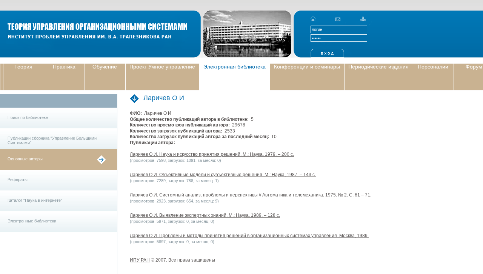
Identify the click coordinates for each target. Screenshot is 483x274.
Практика (64, 67)
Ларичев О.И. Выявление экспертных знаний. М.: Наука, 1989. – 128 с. (205, 215)
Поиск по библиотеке (28, 117)
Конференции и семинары (307, 67)
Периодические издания (378, 67)
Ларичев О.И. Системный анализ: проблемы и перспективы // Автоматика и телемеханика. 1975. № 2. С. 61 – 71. (250, 195)
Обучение (104, 67)
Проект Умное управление (162, 67)
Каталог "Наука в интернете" (35, 200)
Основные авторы (25, 159)
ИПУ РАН (140, 260)
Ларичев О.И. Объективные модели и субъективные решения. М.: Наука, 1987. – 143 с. (223, 174)
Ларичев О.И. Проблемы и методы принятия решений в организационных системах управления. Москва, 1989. (249, 235)
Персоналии (433, 67)
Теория (23, 67)
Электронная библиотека (234, 67)
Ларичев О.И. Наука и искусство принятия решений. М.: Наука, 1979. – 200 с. (212, 154)
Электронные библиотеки (32, 221)
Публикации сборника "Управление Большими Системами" (52, 140)
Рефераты (18, 179)
